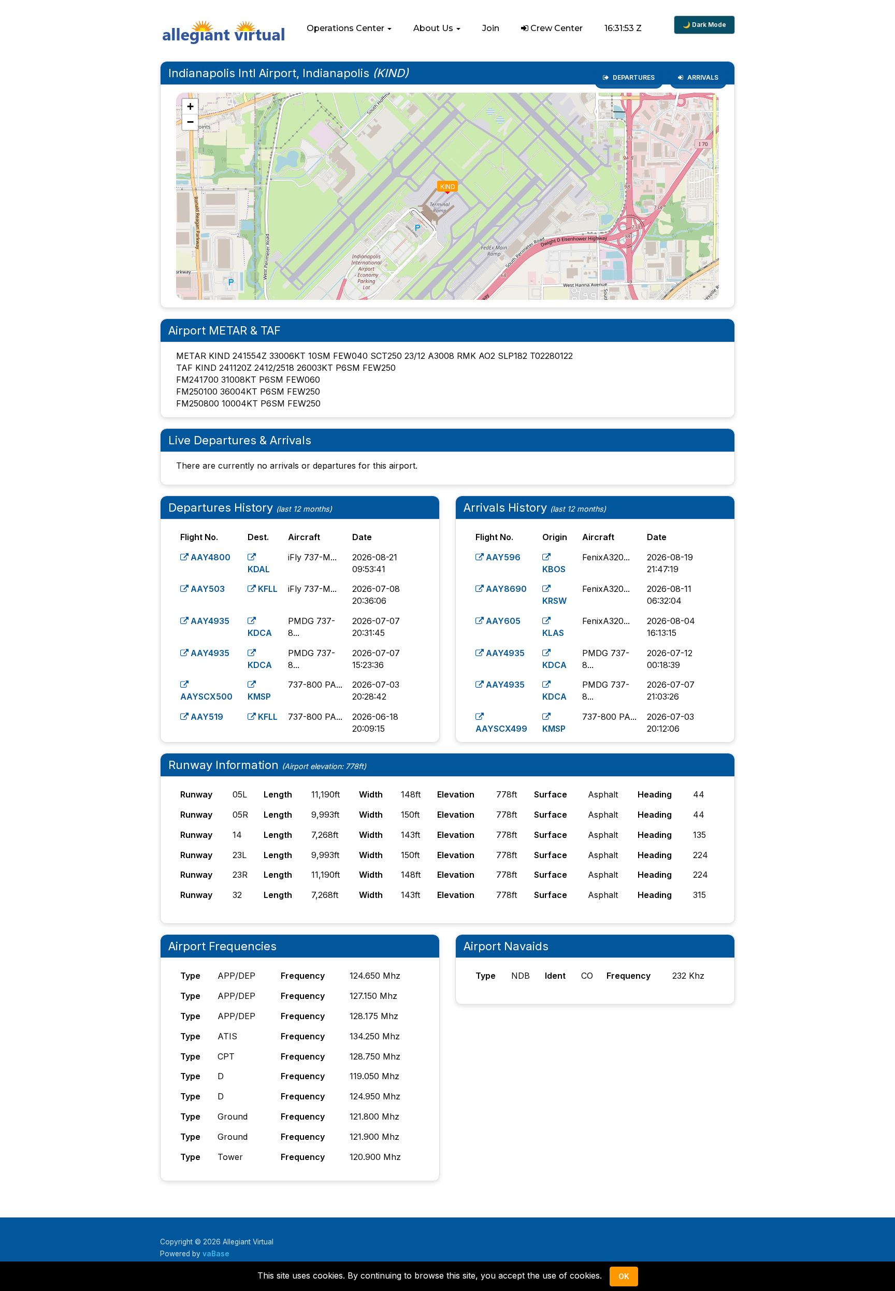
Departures (633, 77)
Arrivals (702, 77)
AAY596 (502, 557)
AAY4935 (209, 621)
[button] (349, 28)
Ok (623, 1276)
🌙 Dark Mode (704, 24)
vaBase (216, 1254)
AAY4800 (209, 557)
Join (490, 28)
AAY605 (502, 621)
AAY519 (206, 717)
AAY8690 (505, 589)
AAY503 (207, 589)
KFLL (267, 589)
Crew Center (555, 28)
